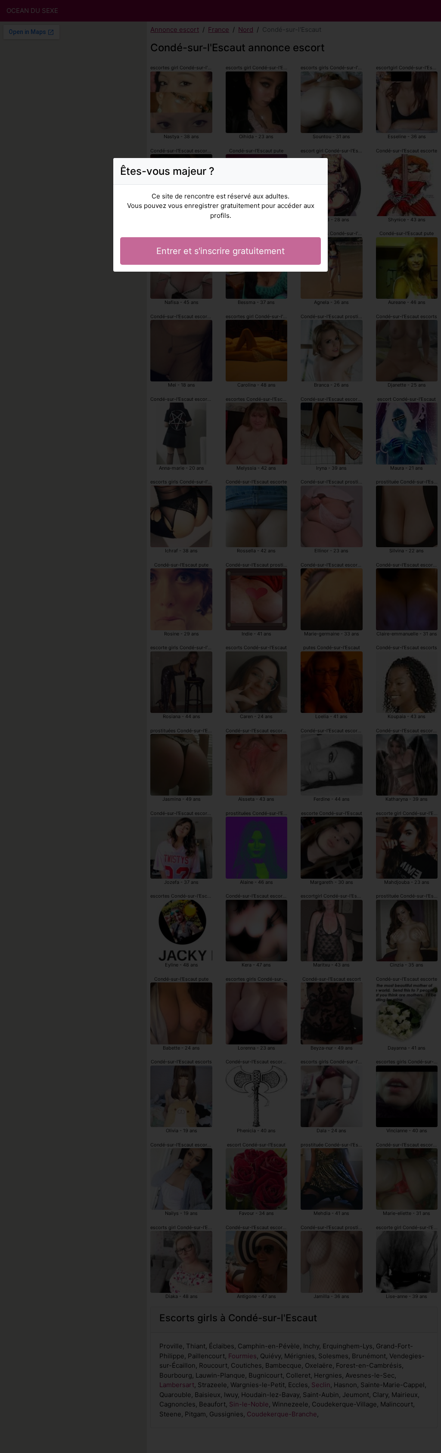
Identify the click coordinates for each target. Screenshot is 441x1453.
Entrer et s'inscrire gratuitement (220, 251)
